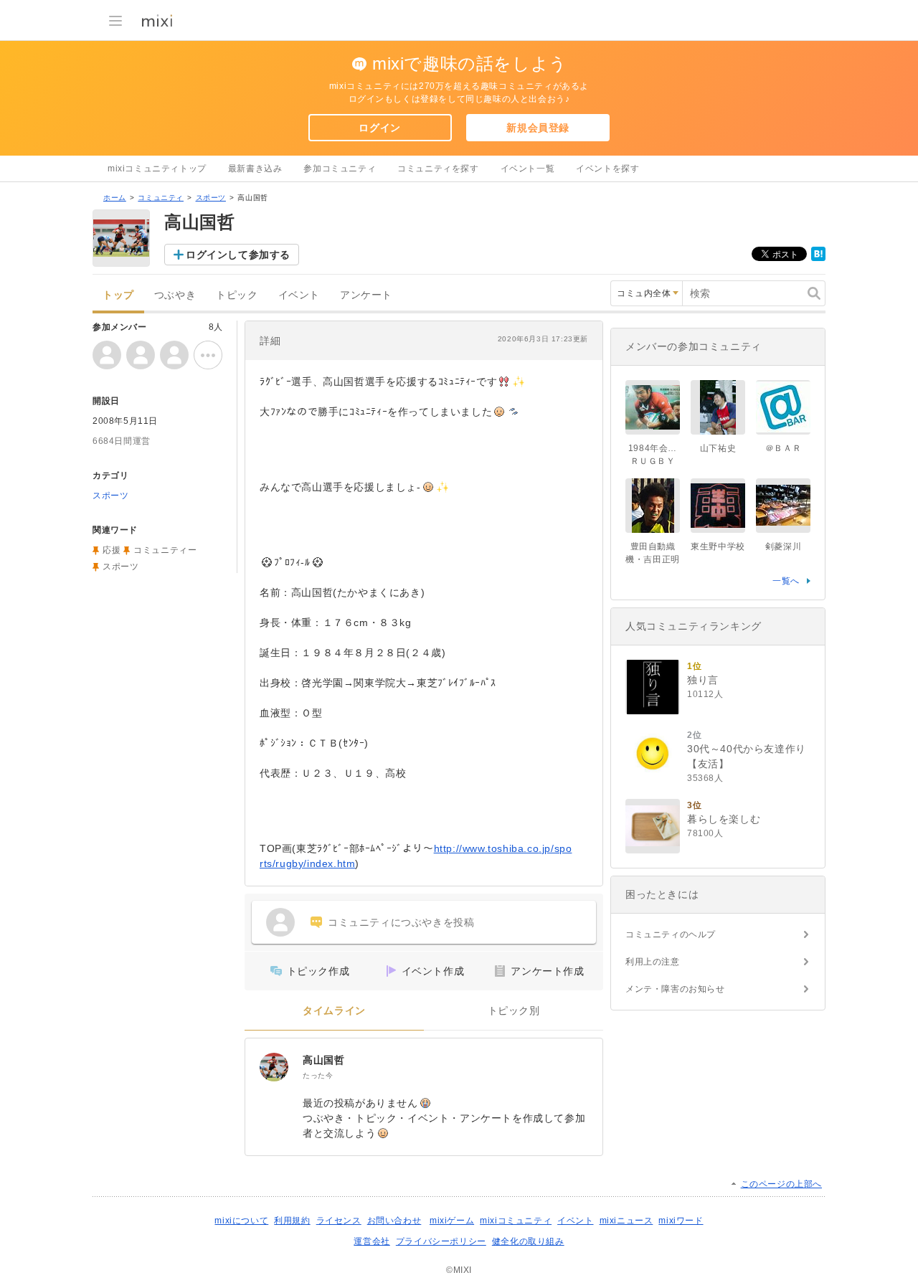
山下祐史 (718, 448)
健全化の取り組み (528, 1241)
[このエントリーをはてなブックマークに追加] (818, 258)
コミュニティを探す (437, 169)
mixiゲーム (452, 1221)
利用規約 (292, 1221)
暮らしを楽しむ (723, 819)
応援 (111, 550)
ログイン (379, 127)
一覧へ (786, 581)
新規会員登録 (537, 127)
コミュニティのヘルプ (670, 934)
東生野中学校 (718, 546)
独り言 (703, 680)
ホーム (114, 198)
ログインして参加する (238, 254)
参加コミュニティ (339, 169)
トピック (236, 295)
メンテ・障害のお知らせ (675, 989)
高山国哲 (323, 1060)
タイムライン (334, 1010)
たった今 (318, 1075)
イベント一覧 (528, 169)
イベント (299, 295)
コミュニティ (161, 198)
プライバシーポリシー (441, 1241)
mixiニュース (626, 1221)
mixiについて (241, 1221)
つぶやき (175, 295)
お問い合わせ (394, 1221)
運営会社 (371, 1241)
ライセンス (338, 1221)
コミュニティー (165, 550)
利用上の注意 (652, 962)
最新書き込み (255, 169)
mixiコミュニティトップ (157, 169)
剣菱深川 (783, 546)
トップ (118, 295)
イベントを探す (607, 169)
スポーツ (211, 198)
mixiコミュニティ (516, 1221)
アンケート (366, 295)
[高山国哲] (274, 1067)
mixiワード (680, 1221)
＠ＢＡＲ (783, 448)
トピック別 (514, 1010)
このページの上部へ (781, 1184)
